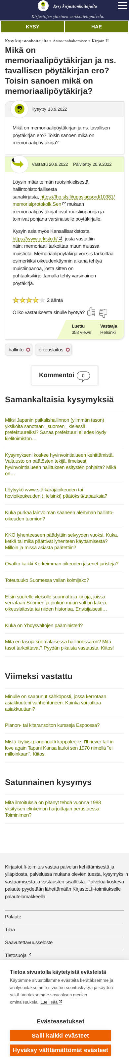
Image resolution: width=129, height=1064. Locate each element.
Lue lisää (49, 1002)
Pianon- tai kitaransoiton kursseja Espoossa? (52, 725)
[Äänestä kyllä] (91, 311)
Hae (96, 26)
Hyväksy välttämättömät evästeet (60, 1050)
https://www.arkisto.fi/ (35, 238)
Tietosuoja (15, 955)
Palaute (13, 916)
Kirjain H (100, 41)
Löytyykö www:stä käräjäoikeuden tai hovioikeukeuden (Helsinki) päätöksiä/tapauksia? (56, 493)
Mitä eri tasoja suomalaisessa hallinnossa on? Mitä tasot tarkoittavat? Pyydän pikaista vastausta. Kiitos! (59, 645)
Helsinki (108, 332)
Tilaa (10, 929)
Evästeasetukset (60, 1021)
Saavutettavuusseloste (29, 942)
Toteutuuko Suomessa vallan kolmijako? (47, 580)
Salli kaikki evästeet (60, 1035)
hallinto (16, 349)
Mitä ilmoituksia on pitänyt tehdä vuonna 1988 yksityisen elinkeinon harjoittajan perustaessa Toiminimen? (53, 808)
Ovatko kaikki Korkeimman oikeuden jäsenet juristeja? (61, 563)
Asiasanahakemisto (70, 41)
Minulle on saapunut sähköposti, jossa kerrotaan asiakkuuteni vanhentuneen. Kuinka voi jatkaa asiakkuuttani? (55, 702)
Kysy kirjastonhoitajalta (26, 41)
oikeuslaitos (51, 349)
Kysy (32, 26)
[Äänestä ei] (103, 313)
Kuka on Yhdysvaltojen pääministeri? (44, 625)
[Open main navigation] (122, 5)
